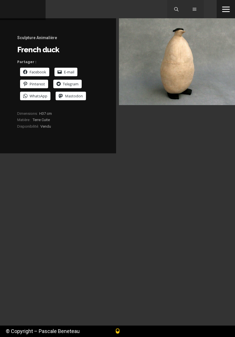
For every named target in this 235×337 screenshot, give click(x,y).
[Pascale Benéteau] (23, 10)
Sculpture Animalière (37, 37)
